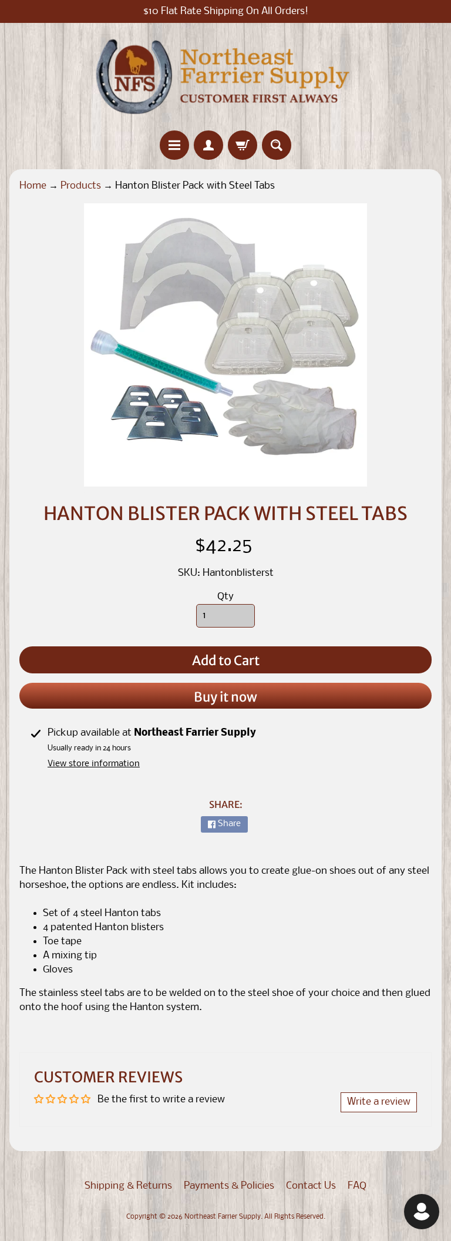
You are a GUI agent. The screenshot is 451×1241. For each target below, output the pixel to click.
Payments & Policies (229, 1186)
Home (32, 186)
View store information (94, 764)
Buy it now (225, 697)
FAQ (357, 1186)
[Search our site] (276, 145)
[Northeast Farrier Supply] (225, 76)
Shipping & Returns (128, 1186)
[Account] (208, 145)
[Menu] (174, 145)
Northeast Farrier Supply (222, 1216)
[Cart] (242, 145)
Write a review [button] (378, 1102)
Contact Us (311, 1186)
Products (80, 186)
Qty (225, 596)
